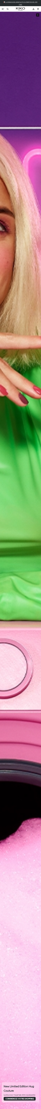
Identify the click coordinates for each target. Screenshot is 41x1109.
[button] (37, 15)
